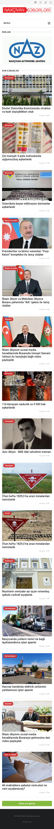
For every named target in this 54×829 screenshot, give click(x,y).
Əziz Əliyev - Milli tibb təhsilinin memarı (26, 452)
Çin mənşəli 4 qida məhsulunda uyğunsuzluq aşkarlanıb (21, 157)
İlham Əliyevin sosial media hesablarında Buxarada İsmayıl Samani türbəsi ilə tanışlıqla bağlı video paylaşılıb (26, 355)
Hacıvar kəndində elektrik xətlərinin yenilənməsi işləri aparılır (24, 688)
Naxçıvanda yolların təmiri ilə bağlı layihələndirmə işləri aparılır (23, 640)
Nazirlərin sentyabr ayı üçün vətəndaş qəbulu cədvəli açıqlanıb (25, 593)
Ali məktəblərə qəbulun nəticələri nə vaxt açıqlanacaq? (24, 787)
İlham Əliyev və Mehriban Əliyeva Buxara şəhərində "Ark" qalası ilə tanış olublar (25, 302)
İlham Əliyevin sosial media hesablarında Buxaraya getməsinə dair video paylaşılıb (26, 738)
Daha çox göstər (27, 803)
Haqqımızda (27, 822)
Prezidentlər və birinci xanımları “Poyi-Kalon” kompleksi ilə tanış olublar (25, 253)
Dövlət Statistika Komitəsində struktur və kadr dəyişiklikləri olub (26, 110)
